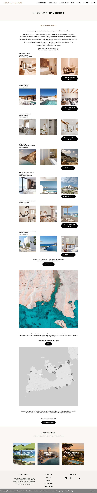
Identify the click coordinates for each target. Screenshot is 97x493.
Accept (92, 491)
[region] (48, 491)
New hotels (53, 3)
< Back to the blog (48, 422)
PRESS (48, 480)
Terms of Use (48, 486)
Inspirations (64, 3)
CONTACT (48, 474)
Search (85, 3)
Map (72, 3)
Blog (78, 3)
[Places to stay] (12, 3)
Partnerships (48, 483)
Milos (66, 34)
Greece (72, 34)
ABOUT (48, 477)
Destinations (41, 3)
